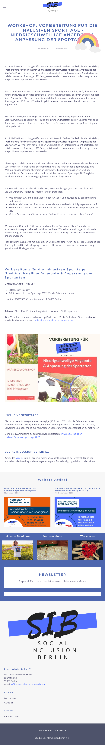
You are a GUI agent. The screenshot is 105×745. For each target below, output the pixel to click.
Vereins (20, 457)
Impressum (45, 730)
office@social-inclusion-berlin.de (28, 684)
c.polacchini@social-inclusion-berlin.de (53, 320)
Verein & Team (11, 716)
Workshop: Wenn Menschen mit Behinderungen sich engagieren (20, 489)
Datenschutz (59, 730)
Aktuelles (8, 702)
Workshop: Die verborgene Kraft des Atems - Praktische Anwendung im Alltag (77, 489)
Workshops (10, 698)
